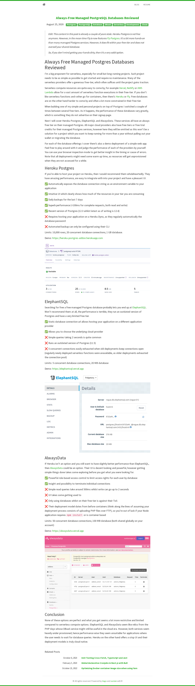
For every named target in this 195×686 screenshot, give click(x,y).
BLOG (136, 4)
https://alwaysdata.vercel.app (68, 530)
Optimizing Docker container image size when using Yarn (109, 668)
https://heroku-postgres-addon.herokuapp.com (77, 238)
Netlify (130, 88)
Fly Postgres (113, 38)
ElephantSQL (139, 307)
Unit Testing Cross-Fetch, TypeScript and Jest (104, 658)
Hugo (104, 681)
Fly (128, 96)
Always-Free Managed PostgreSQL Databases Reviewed (97, 18)
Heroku (120, 96)
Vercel (122, 88)
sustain (114, 681)
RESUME (146, 4)
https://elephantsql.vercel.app (68, 368)
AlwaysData (56, 468)
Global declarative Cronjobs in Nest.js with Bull (104, 663)
